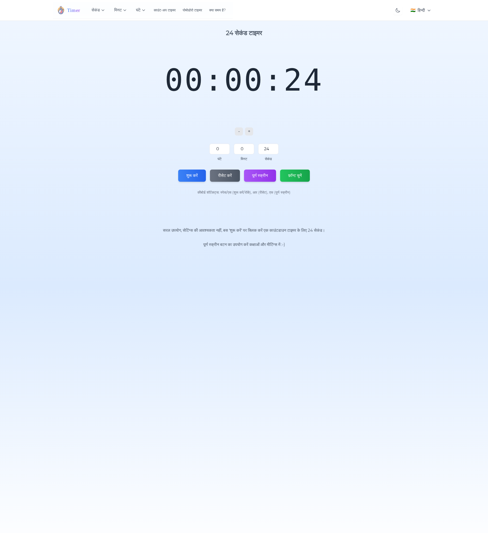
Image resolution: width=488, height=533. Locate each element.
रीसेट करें (225, 175)
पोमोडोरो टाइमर (192, 10)
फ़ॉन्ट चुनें (295, 175)
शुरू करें (192, 175)
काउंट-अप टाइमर (165, 10)
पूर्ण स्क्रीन (260, 175)
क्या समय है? (217, 10)
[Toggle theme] (397, 10)
